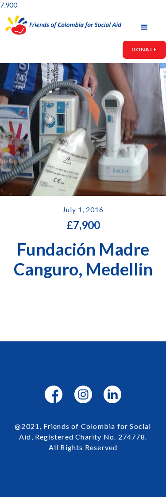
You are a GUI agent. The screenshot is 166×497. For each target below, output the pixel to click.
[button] (144, 27)
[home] (61, 25)
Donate (144, 49)
